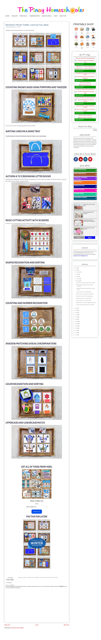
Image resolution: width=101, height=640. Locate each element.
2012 (76, 332)
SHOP (55, 16)
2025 (76, 267)
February (78, 278)
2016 (76, 323)
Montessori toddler (22, 577)
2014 (76, 328)
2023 (76, 308)
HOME (7, 16)
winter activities (48, 577)
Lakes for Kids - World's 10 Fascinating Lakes (84, 296)
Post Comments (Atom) (17, 627)
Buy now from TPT (79, 64)
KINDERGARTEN (35, 16)
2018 (76, 319)
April (77, 274)
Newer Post (7, 625)
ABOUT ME (62, 16)
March (77, 276)
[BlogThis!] (8, 579)
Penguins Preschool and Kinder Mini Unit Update (85, 282)
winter (43, 577)
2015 (76, 325)
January (77, 280)
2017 (76, 321)
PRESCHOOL (23, 16)
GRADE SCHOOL (47, 16)
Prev (79, 238)
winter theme (55, 577)
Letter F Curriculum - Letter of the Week (83, 291)
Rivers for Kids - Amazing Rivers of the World (84, 294)
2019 (76, 317)
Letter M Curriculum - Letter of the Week (83, 298)
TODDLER (14, 16)
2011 (76, 334)
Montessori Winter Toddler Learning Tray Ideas (85, 304)
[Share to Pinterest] (13, 579)
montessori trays (30, 577)
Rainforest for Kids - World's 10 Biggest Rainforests (86, 302)
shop (40, 577)
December (78, 272)
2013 (76, 330)
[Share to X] (10, 579)
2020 (76, 314)
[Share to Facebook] (11, 579)
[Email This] (7, 579)
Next (90, 238)
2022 (76, 310)
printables (36, 577)
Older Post (66, 625)
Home (36, 625)
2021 (76, 312)
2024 (76, 270)
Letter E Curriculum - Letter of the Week (83, 300)
